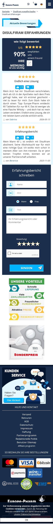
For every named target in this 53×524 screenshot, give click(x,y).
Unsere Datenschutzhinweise (27, 514)
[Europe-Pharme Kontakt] (26, 385)
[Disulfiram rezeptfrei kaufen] (26, 342)
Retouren (26, 417)
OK (26, 519)
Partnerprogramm (26, 435)
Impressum (26, 428)
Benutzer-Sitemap (26, 442)
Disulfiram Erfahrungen (11, 14)
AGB (26, 421)
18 (21, 137)
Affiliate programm (26, 446)
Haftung (26, 431)
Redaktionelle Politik (26, 438)
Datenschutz (26, 424)
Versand (26, 414)
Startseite (6, 11)
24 (21, 86)
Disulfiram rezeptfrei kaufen (24, 11)
